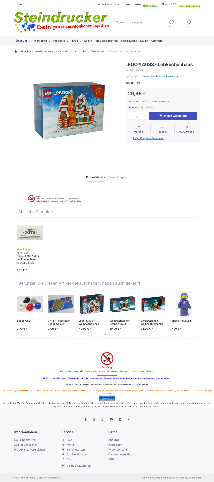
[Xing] (128, 419)
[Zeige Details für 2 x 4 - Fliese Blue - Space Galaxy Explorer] (61, 304)
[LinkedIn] (120, 419)
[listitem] (67, 111)
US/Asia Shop (150, 6)
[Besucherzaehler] (107, 397)
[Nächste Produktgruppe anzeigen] (196, 314)
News (138, 4)
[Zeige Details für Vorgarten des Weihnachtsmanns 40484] (153, 304)
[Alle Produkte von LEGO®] (126, 59)
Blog (129, 4)
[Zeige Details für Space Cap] (30, 304)
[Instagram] (94, 419)
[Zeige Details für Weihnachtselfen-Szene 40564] (122, 304)
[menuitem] (23, 41)
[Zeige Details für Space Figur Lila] (184, 304)
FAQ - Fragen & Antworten (148, 138)
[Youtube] (111, 419)
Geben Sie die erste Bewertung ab (162, 76)
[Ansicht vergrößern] (67, 111)
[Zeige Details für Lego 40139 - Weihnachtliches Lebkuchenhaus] (91, 304)
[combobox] (19, 4)
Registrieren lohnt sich (189, 6)
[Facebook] (85, 419)
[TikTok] (102, 419)
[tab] (95, 177)
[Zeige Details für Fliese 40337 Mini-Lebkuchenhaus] (30, 233)
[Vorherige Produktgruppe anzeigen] (18, 314)
